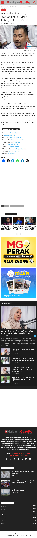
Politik (6, 6)
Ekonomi (3, 518)
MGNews (3, 515)
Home (2, 6)
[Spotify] (15, 459)
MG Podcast (11, 153)
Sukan (2, 523)
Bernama (6, 23)
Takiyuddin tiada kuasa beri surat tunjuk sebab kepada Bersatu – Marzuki (6, 227)
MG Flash (18, 142)
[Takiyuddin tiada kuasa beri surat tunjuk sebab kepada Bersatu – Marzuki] (6, 221)
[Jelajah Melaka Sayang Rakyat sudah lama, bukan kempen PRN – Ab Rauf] (5, 483)
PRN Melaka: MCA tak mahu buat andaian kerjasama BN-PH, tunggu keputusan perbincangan (30, 228)
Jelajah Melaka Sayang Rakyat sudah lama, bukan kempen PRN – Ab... (23, 482)
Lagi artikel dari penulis (24, 214)
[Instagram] (11, 459)
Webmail (23, 533)
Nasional (3, 328)
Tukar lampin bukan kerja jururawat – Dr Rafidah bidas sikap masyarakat (23, 350)
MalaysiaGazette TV (17, 140)
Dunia (2, 520)
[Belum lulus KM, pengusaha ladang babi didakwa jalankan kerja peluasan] (5, 379)
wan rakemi (21, 206)
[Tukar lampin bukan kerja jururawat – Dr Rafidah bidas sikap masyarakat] (5, 351)
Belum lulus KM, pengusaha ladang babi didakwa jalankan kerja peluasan (23, 379)
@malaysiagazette (9, 135)
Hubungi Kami (15, 533)
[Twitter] (26, 459)
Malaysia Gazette (15, 133)
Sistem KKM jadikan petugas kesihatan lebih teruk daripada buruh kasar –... (22, 369)
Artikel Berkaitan (11, 214)
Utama (3, 509)
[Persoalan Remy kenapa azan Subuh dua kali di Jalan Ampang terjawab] (5, 361)
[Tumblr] (23, 459)
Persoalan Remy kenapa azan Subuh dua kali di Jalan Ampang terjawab (23, 359)
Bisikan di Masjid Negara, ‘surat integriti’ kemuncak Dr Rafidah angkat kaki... (18, 332)
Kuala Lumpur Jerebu (18, 490)
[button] (34, 2)
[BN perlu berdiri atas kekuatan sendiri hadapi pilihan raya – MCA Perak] (18, 221)
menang (7, 206)
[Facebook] (7, 459)
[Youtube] (30, 459)
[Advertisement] (18, 184)
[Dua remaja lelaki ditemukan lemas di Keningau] (5, 474)
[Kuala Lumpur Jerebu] (5, 492)
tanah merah (13, 206)
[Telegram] (19, 459)
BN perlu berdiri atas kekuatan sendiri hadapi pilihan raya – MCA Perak (18, 227)
